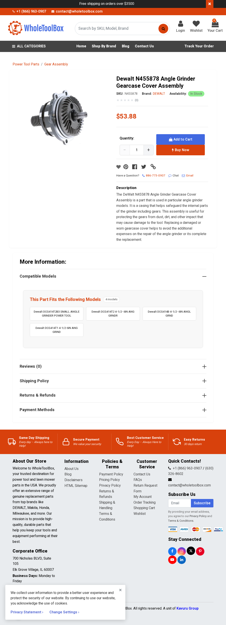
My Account (143, 496)
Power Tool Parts (26, 64)
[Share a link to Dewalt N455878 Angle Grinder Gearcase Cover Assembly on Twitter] (145, 167)
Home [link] (81, 46)
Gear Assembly (56, 64)
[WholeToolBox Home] (35, 28)
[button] (64, 121)
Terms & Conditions (107, 516)
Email (189, 175)
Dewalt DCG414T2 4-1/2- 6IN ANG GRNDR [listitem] (113, 314)
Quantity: (127, 138)
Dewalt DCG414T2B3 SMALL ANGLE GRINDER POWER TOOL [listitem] (56, 314)
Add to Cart (182, 139)
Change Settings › (64, 612)
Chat (176, 175)
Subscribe (202, 503)
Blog (68, 474)
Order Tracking (145, 502)
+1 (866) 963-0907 (187, 468)
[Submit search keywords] (163, 28)
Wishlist (140, 513)
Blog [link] (125, 46)
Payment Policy (111, 474)
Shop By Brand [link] (104, 46)
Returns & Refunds (106, 494)
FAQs (138, 479)
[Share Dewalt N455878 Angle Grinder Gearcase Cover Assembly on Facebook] (135, 167)
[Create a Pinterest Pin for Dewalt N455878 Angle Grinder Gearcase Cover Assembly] (126, 167)
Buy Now (182, 150)
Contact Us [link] (144, 46)
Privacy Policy (110, 485)
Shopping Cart (144, 508)
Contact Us (142, 474)
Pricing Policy (109, 479)
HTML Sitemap (75, 485)
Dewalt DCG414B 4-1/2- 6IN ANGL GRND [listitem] (169, 314)
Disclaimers (73, 480)
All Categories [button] (31, 46)
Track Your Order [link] (199, 46)
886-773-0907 (155, 175)
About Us (71, 468)
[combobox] (122, 28)
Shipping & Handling (107, 505)
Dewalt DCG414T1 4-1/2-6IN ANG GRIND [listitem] (57, 330)
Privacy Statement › (27, 612)
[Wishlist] (118, 167)
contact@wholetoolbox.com (189, 485)
